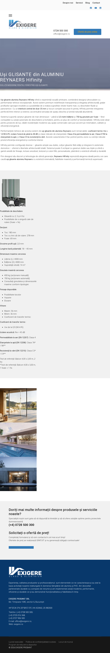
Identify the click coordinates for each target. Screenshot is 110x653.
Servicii (79, 3)
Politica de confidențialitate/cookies (41, 642)
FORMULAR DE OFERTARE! (21, 547)
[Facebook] (91, 8)
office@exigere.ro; (23, 621)
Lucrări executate (16, 642)
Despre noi (68, 3)
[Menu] (10, 15)
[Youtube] (96, 8)
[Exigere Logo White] (55, 571)
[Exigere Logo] (23, 24)
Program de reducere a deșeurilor (23, 645)
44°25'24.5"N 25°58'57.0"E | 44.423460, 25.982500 (30, 608)
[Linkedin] (100, 8)
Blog (87, 3)
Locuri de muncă (66, 642)
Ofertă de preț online (87, 32)
